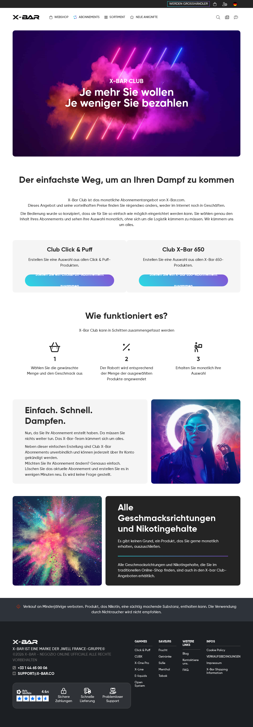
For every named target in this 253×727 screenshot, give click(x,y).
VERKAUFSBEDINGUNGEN (223, 656)
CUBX (138, 656)
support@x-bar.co (36, 674)
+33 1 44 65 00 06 (32, 668)
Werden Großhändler (188, 3)
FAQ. (186, 670)
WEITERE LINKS (188, 643)
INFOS (211, 641)
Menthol (164, 669)
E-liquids (141, 676)
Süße (162, 663)
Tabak (163, 676)
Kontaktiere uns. (191, 662)
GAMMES (141, 641)
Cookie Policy (216, 650)
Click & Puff (142, 650)
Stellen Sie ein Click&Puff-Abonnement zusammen (69, 280)
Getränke (165, 656)
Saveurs (165, 641)
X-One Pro (142, 663)
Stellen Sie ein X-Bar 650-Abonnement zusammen (183, 280)
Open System (140, 684)
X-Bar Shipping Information (217, 671)
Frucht (163, 650)
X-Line (139, 669)
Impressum (214, 663)
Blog (186, 653)
